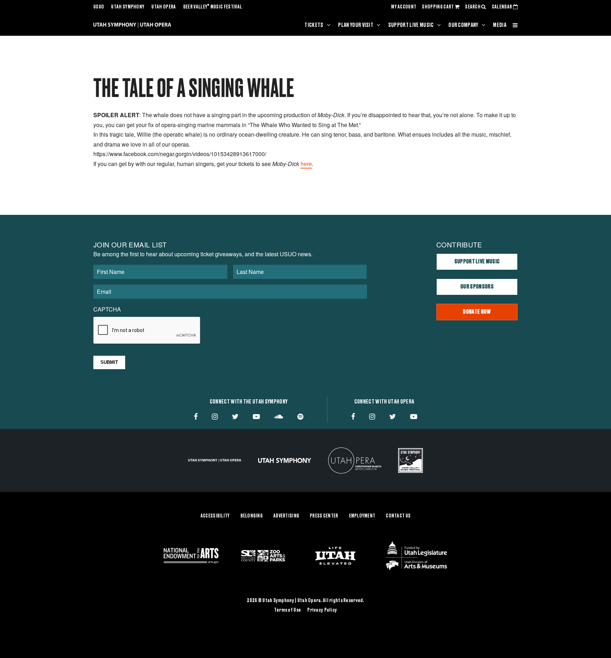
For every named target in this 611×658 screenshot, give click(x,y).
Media (499, 25)
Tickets (313, 25)
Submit (109, 362)
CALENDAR (502, 7)
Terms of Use (287, 610)
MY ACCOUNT (403, 7)
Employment (362, 516)
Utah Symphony (127, 7)
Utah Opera (163, 7)
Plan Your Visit (355, 25)
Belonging (251, 516)
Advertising (286, 516)
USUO (98, 7)
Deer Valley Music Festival (212, 7)
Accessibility (215, 516)
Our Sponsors (477, 287)
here (306, 164)
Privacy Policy (322, 610)
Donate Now (477, 312)
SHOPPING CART (438, 7)
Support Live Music (411, 25)
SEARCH (473, 7)
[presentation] (147, 330)
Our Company (463, 25)
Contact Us (398, 516)
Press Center (324, 516)
